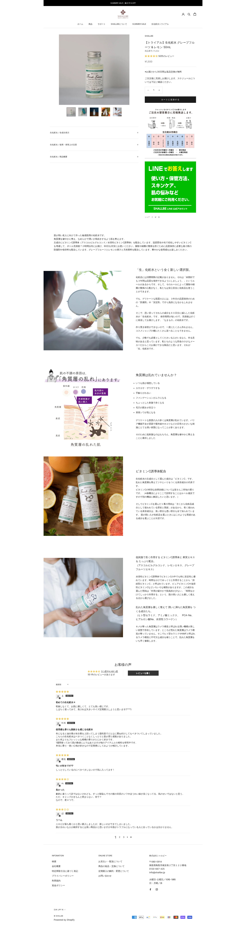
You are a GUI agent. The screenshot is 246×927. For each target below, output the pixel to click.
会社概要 (56, 866)
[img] (62, 691)
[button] (151, 56)
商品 (90, 24)
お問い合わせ (104, 876)
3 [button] (123, 837)
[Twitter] (155, 217)
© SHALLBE (58, 916)
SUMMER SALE (139, 24)
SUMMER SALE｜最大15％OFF (123, 3)
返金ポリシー (58, 885)
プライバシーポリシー (63, 876)
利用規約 (56, 880)
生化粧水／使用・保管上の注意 (63, 144)
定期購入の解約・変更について (113, 871)
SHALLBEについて (119, 24)
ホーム (80, 24)
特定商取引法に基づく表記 (65, 871)
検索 (54, 861)
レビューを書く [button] (143, 673)
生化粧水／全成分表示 (59, 132)
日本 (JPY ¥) (58, 910)
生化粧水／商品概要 (58, 156)
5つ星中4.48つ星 (109, 671)
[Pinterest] (159, 217)
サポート (101, 24)
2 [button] (119, 837)
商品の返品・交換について (111, 866)
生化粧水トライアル (160, 24)
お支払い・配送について (110, 861)
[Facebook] (152, 217)
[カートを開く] (195, 14)
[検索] (189, 14)
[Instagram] (157, 889)
